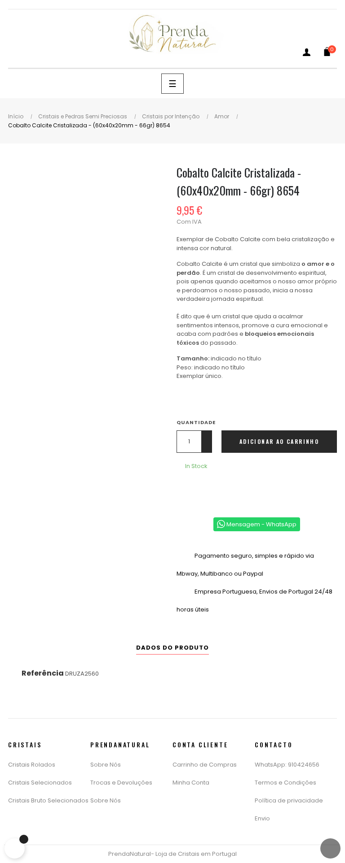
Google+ (213, 489)
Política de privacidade (289, 800)
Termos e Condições (285, 782)
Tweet (199, 489)
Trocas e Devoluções (121, 782)
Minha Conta (190, 782)
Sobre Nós (105, 764)
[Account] (306, 54)
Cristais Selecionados (40, 782)
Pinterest (226, 489)
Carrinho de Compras (204, 764)
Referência (43, 673)
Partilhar (186, 489)
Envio (262, 818)
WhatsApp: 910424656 (287, 764)
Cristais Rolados (31, 764)
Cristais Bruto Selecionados (48, 800)
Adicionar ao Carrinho (279, 441)
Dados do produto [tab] (172, 647)
